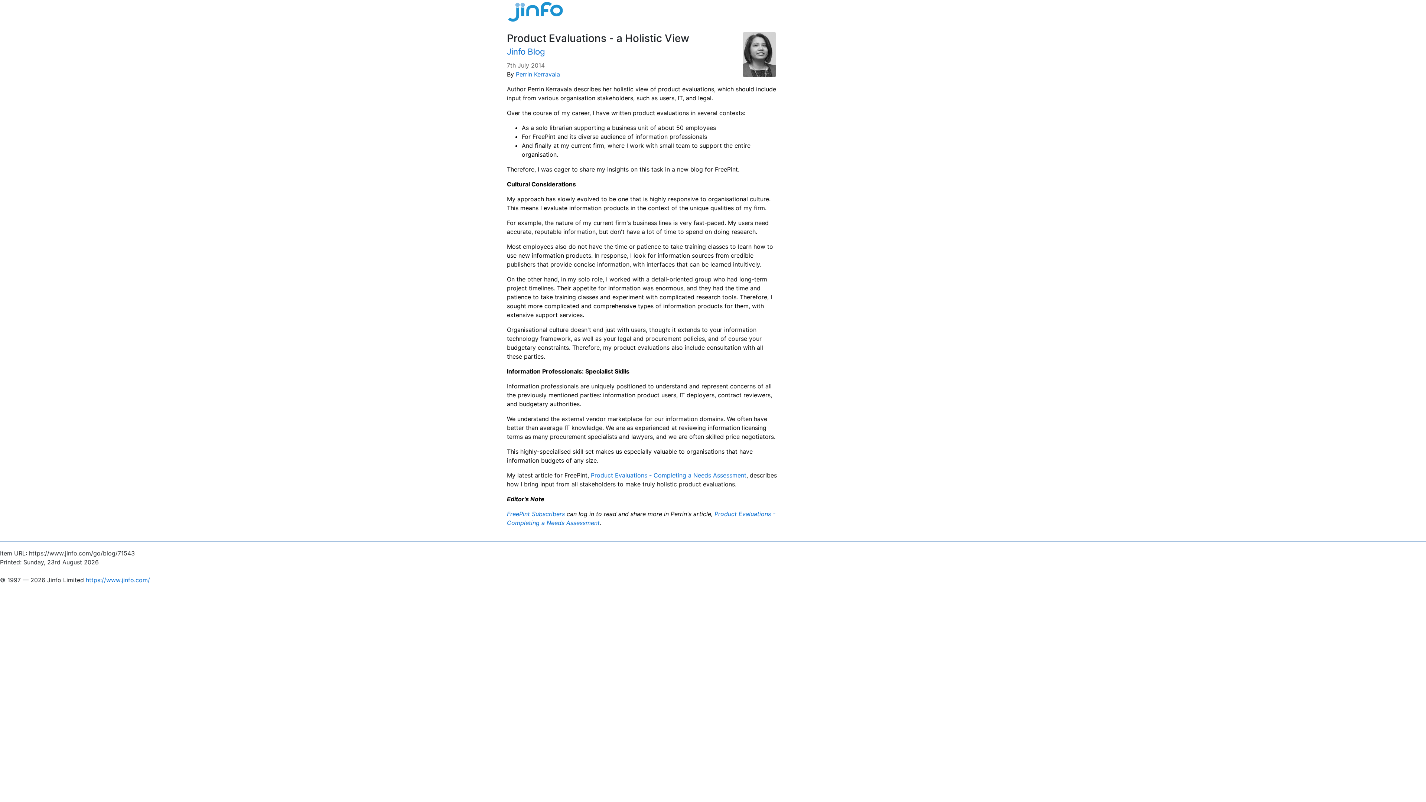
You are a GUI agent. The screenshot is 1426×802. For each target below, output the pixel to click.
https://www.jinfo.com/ (118, 580)
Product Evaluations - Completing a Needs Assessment (668, 475)
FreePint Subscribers (536, 514)
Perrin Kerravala (538, 74)
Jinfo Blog (526, 51)
